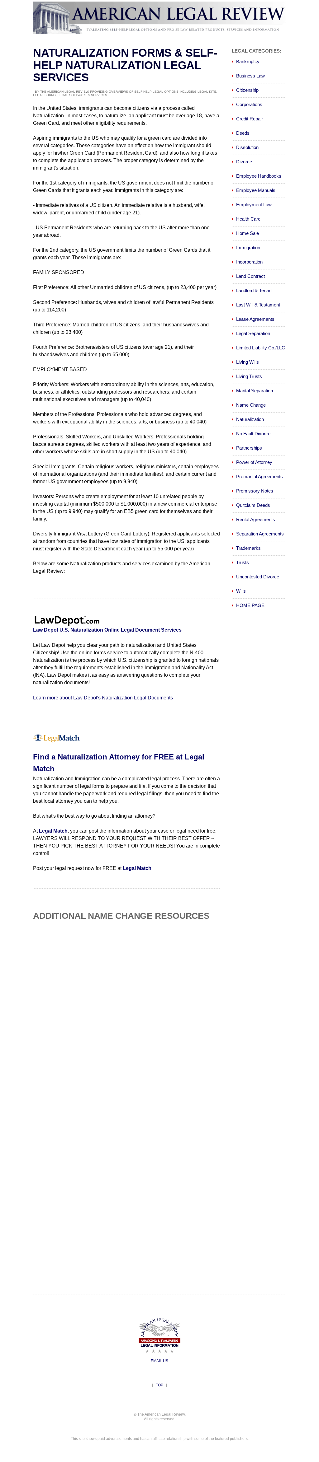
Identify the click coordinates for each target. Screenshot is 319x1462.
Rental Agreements (255, 519)
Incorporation (249, 261)
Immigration (248, 247)
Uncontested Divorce (257, 576)
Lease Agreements (255, 319)
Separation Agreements (260, 533)
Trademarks (248, 548)
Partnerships (249, 448)
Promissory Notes (254, 490)
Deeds (243, 133)
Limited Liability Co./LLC (260, 347)
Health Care (248, 219)
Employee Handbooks (258, 176)
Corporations (249, 104)
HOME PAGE (250, 605)
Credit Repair (249, 118)
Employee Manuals (255, 190)
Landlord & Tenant (254, 290)
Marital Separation (254, 390)
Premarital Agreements (259, 476)
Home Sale (247, 233)
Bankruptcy (247, 61)
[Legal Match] (56, 742)
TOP (159, 1385)
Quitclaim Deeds (253, 505)
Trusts (242, 562)
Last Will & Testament (258, 304)
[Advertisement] (142, 977)
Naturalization (250, 419)
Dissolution (247, 147)
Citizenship (247, 90)
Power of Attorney (254, 462)
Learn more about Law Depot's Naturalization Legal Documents (103, 697)
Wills (241, 591)
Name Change (251, 405)
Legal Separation (253, 333)
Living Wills (247, 362)
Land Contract (250, 276)
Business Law (250, 75)
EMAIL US (159, 1361)
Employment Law (254, 204)
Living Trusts (249, 376)
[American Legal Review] (159, 32)
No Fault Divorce (253, 433)
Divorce (244, 161)
